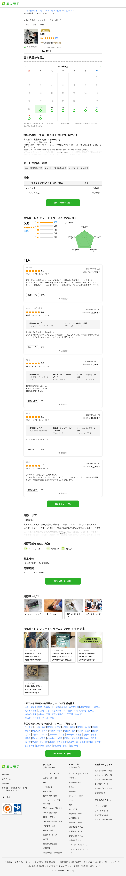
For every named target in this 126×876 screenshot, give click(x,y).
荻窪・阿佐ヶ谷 (58, 710)
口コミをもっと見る (63, 504)
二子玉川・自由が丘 (74, 714)
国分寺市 (85, 738)
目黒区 (95, 727)
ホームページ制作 (76, 796)
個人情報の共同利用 (36, 866)
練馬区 (95, 731)
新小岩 (64, 707)
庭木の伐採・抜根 (50, 796)
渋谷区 (45, 731)
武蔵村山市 (73, 742)
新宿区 (50, 727)
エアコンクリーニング (51, 773)
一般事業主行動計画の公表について (86, 866)
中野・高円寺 (80, 710)
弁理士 (71, 787)
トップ (26, 11)
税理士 (45, 839)
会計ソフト (73, 809)
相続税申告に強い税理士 (52, 853)
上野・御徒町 (31, 707)
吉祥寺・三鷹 (44, 714)
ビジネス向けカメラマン (78, 773)
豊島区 (67, 731)
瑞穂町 (49, 745)
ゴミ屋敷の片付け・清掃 (52, 821)
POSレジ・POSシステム (78, 845)
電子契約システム (76, 827)
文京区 (58, 727)
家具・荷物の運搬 (50, 813)
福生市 (28, 742)
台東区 (65, 727)
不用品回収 (47, 787)
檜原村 (66, 745)
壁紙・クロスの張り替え (52, 808)
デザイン (72, 800)
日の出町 (57, 745)
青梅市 (86, 734)
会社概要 (5, 774)
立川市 (62, 734)
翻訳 (70, 805)
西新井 (70, 710)
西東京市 (40, 745)
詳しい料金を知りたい (63, 203)
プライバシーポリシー (23, 862)
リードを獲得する (102, 811)
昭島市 (28, 738)
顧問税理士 (47, 848)
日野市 (67, 738)
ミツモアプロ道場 (102, 815)
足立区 (28, 734)
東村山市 (76, 738)
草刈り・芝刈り (49, 817)
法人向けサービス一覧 (103, 775)
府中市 (94, 734)
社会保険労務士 (75, 782)
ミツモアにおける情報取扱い (46, 862)
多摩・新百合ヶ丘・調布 (49, 707)
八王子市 (53, 734)
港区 (44, 727)
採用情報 (5, 783)
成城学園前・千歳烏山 (90, 707)
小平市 (60, 738)
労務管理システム (76, 836)
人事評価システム (76, 831)
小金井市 (51, 738)
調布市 (35, 738)
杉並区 (60, 731)
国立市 (94, 738)
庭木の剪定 (47, 791)
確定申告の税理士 (50, 844)
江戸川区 (44, 734)
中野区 (52, 731)
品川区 (88, 727)
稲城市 (90, 742)
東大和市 (44, 742)
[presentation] (27, 24)
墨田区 (73, 727)
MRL (70, 11)
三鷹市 (79, 734)
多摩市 (83, 742)
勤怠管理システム (76, 813)
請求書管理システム (76, 840)
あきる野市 (30, 745)
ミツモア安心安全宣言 (103, 788)
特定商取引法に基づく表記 (70, 862)
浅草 (52, 718)
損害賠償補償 (100, 793)
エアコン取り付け (50, 778)
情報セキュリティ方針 (112, 862)
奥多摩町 (74, 745)
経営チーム (6, 779)
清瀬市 (52, 742)
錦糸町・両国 (31, 714)
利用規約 (8, 862)
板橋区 (88, 731)
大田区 (65, 11)
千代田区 (29, 727)
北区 (74, 731)
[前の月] (26, 66)
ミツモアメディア (102, 784)
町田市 (43, 738)
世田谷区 (36, 731)
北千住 (91, 710)
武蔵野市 (70, 734)
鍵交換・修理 (48, 830)
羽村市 (98, 742)
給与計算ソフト (75, 818)
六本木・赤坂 (31, 710)
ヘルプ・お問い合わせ (103, 779)
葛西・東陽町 (57, 714)
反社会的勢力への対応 (92, 862)
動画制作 (72, 791)
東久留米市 (62, 742)
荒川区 (80, 731)
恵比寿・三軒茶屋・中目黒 (36, 718)
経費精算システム (76, 822)
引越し (45, 782)
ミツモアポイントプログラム (58, 866)
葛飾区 (35, 734)
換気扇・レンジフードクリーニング (42, 11)
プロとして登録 (101, 806)
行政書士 (72, 778)
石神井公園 (74, 707)
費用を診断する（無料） (63, 581)
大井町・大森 (44, 710)
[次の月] (100, 66)
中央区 (37, 727)
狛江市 (35, 742)
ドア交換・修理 (49, 826)
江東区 (80, 727)
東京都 (59, 11)
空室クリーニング (50, 835)
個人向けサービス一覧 (103, 770)
